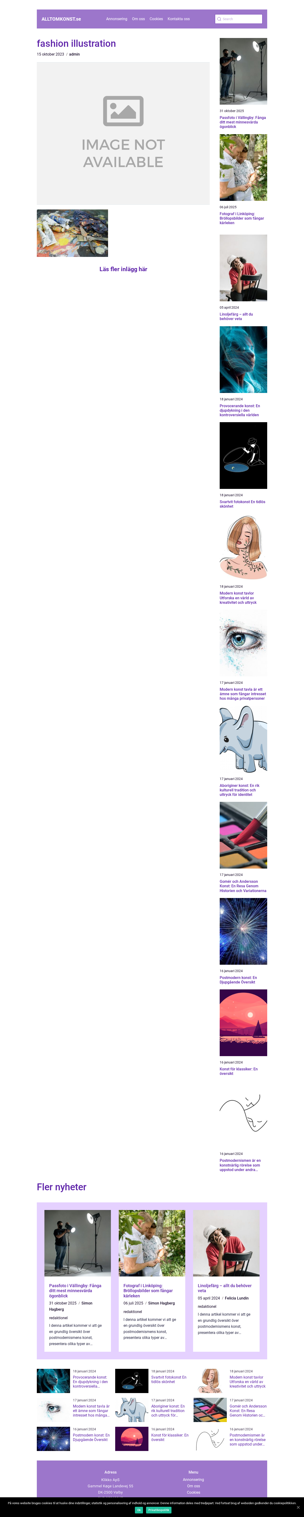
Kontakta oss (179, 19)
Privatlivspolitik (158, 1510)
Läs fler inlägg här (123, 269)
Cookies (156, 19)
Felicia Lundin (237, 1298)
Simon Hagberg (161, 1303)
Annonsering (116, 19)
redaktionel (58, 1318)
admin (74, 54)
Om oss (138, 19)
